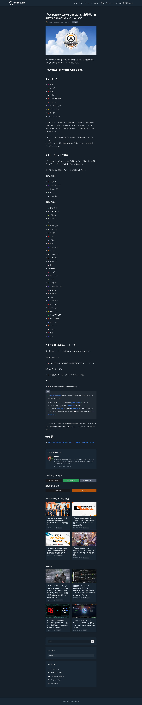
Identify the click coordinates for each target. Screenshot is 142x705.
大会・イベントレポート (81, 3)
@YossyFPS (67, 466)
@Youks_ (60, 409)
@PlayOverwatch (56, 395)
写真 (102, 3)
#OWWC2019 (75, 409)
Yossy (56, 457)
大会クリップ (110, 3)
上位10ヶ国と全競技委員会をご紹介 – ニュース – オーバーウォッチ (71, 442)
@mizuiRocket (76, 403)
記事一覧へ (59, 466)
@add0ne (70, 406)
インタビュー (95, 3)
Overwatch (74, 22)
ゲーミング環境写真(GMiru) (124, 3)
